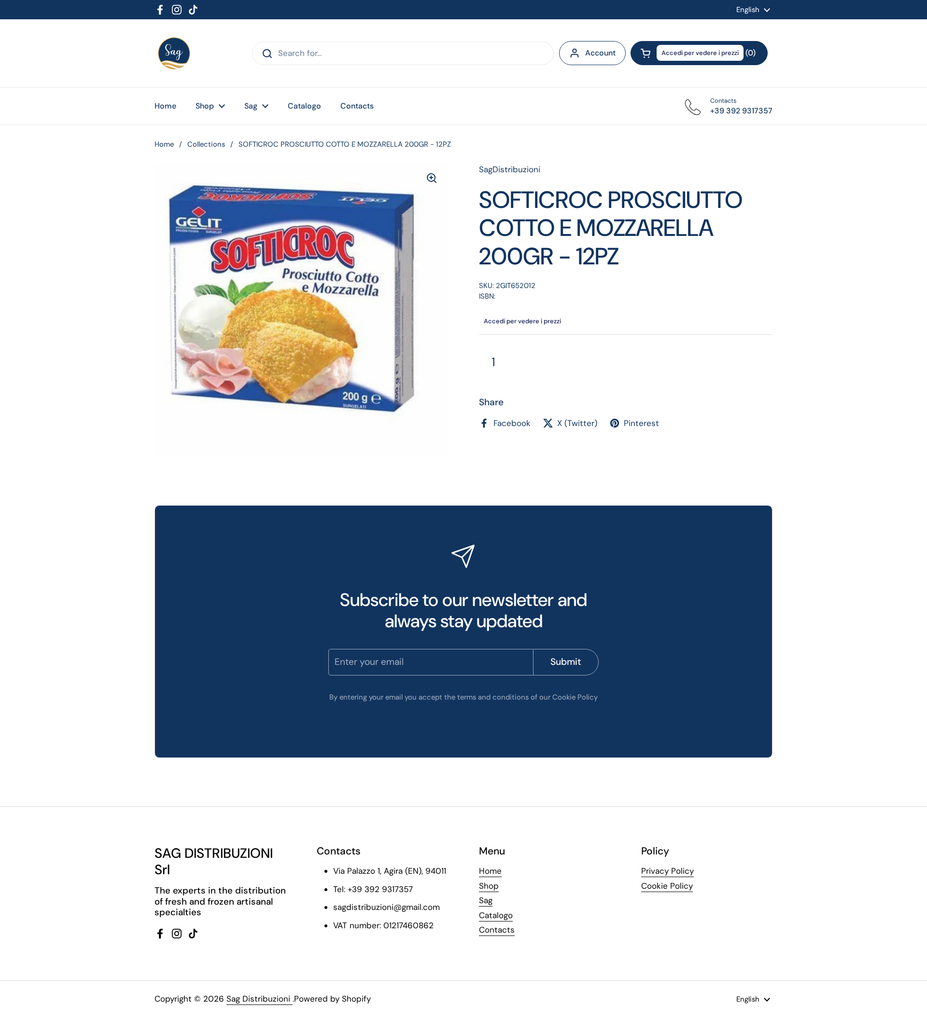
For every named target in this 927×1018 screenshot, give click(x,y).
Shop (489, 885)
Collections (206, 144)
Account (600, 53)
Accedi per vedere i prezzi (700, 53)
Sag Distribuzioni (259, 998)
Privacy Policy (667, 871)
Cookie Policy (667, 885)
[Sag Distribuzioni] (174, 53)
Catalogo (496, 915)
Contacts (497, 929)
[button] (699, 53)
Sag (485, 900)
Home (164, 144)
